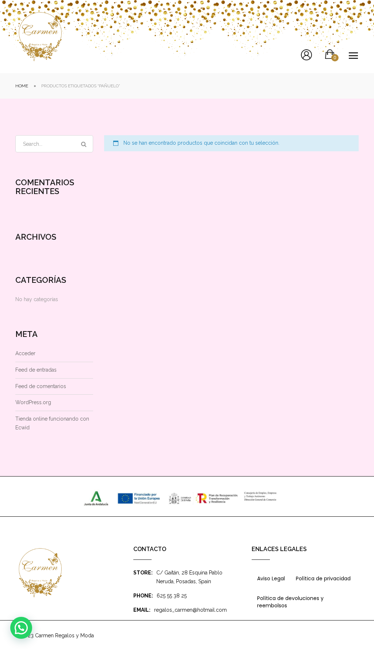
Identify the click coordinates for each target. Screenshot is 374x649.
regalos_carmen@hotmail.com (190, 610)
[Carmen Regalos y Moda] (40, 37)
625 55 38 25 (172, 596)
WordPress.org (33, 402)
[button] (21, 628)
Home (21, 85)
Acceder (25, 353)
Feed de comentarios (40, 386)
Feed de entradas (36, 370)
